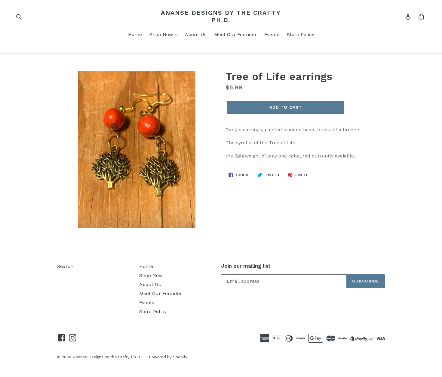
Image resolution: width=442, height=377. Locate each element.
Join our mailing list (246, 266)
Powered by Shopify (168, 357)
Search (65, 266)
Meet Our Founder (235, 34)
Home (135, 34)
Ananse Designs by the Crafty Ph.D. (221, 16)
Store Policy (300, 34)
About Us (196, 34)
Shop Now (161, 34)
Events (271, 34)
